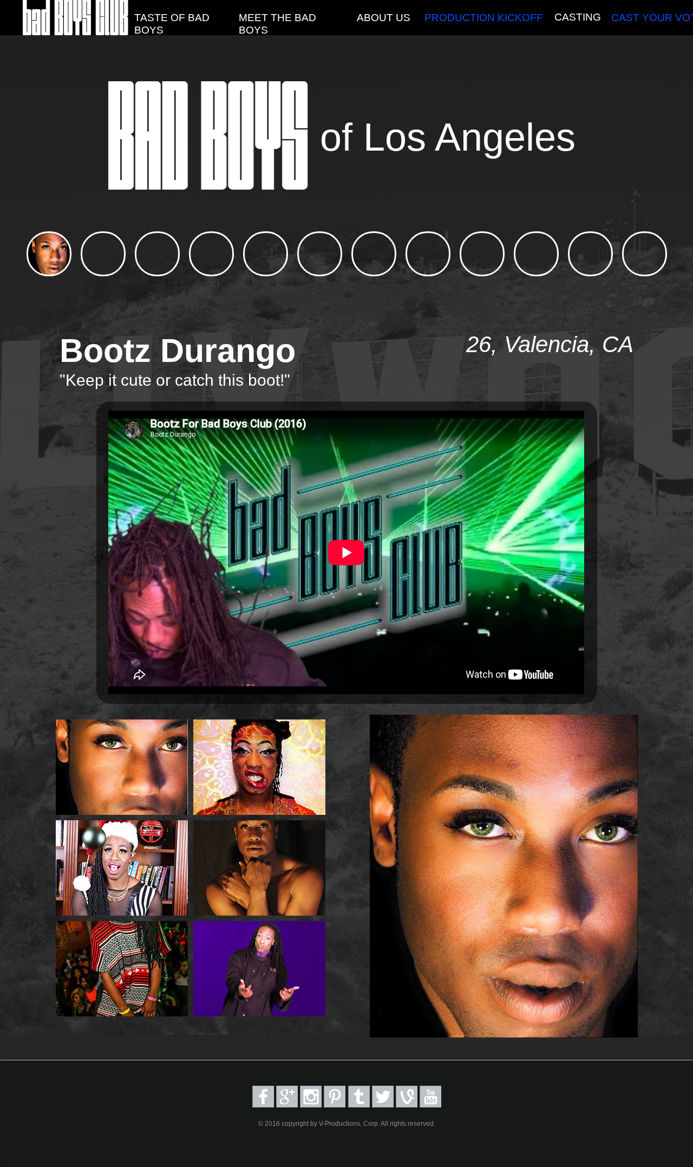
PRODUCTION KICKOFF (483, 17)
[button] (294, 23)
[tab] (49, 253)
